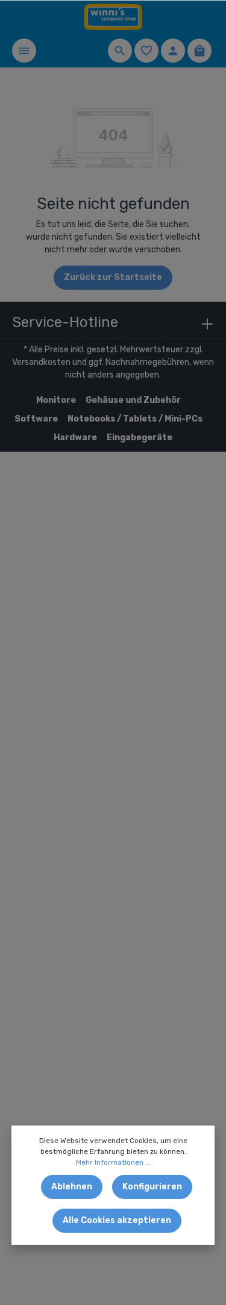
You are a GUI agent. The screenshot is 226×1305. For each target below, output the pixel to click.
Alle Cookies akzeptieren (117, 1220)
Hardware (75, 437)
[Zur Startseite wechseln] (113, 17)
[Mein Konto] (173, 51)
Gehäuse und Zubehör (133, 400)
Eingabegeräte (139, 437)
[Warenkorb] (199, 51)
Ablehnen (71, 1187)
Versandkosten (41, 362)
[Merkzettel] (146, 51)
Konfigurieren (152, 1187)
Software (36, 419)
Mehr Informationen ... (113, 1162)
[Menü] (24, 51)
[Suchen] (120, 51)
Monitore (56, 400)
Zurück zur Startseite (113, 277)
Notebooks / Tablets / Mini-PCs (134, 419)
